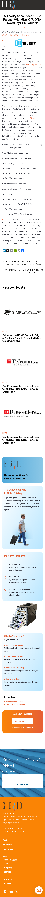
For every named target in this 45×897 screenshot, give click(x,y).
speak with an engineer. (23, 727)
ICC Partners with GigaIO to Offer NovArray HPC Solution (22, 271)
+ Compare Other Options (14, 705)
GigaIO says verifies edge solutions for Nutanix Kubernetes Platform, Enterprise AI (20, 389)
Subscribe (22, 785)
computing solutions (34, 64)
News (22, 27)
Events (6, 863)
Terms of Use (17, 828)
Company (7, 867)
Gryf (5, 840)
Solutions (7, 844)
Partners (7, 872)
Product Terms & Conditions (14, 831)
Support (7, 884)
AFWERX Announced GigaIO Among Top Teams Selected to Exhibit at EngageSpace (23, 262)
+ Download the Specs (13, 702)
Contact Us (8, 879)
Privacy (6, 828)
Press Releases (10, 860)
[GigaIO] (11, 8)
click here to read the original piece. (16, 35)
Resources (8, 849)
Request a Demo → (22, 721)
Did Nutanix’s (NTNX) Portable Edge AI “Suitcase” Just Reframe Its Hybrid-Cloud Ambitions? (22, 338)
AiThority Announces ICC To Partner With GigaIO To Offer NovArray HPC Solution (22, 19)
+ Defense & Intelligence (14, 645)
